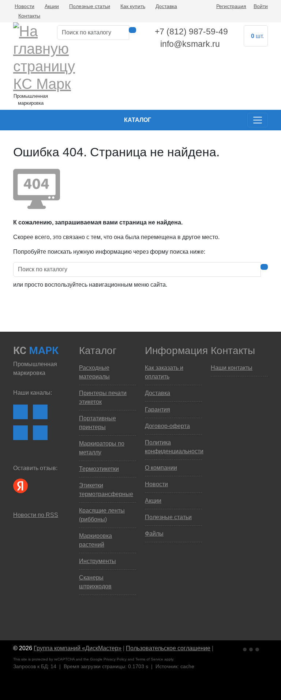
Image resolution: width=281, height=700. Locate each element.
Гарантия (157, 409)
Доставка (166, 6)
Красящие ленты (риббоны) (102, 514)
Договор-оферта (167, 426)
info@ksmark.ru (190, 44)
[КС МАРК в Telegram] (20, 432)
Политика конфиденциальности (173, 446)
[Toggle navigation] (257, 120)
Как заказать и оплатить (164, 372)
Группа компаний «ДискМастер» (77, 648)
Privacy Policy (115, 659)
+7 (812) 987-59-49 (191, 31)
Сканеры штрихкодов (95, 581)
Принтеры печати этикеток (103, 397)
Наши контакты (231, 368)
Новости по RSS (35, 515)
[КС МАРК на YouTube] (40, 412)
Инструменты (97, 561)
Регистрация (231, 6)
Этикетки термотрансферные (106, 489)
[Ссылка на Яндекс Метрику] (252, 649)
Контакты (29, 16)
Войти (261, 6)
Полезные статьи (89, 6)
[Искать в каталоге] (132, 30)
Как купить (132, 6)
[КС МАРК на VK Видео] (20, 412)
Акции (52, 6)
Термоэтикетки (99, 469)
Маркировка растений (95, 540)
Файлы (154, 533)
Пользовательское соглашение (168, 648)
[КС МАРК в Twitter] (40, 432)
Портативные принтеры (97, 422)
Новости (24, 6)
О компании (161, 468)
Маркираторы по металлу (101, 447)
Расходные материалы (94, 372)
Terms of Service (149, 659)
